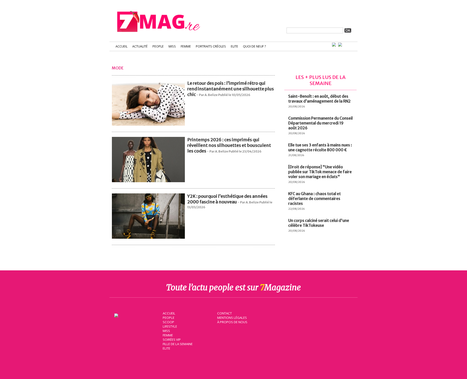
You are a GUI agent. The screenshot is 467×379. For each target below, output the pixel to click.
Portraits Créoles (211, 46)
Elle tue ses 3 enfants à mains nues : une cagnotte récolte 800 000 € (320, 147)
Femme (186, 46)
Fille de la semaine (178, 344)
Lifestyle (170, 326)
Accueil (121, 46)
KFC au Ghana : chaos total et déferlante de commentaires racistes (314, 198)
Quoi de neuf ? (254, 46)
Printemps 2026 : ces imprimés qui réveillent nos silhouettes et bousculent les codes (229, 145)
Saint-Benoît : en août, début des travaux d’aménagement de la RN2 (319, 99)
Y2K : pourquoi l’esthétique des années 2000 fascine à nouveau (227, 199)
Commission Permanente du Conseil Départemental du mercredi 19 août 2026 (320, 123)
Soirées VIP (172, 339)
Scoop (168, 322)
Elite (234, 46)
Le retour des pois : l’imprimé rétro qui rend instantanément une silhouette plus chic (230, 88)
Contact (224, 313)
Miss (172, 46)
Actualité (140, 46)
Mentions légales (232, 317)
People (158, 46)
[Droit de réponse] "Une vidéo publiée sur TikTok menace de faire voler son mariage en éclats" (320, 171)
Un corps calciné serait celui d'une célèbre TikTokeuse (318, 223)
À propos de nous (232, 322)
